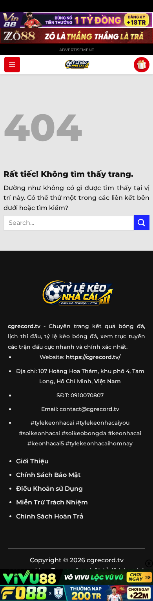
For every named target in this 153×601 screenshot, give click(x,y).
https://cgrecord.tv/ (93, 357)
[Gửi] (141, 222)
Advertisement (76, 49)
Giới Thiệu (32, 461)
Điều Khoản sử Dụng (49, 488)
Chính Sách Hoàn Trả (50, 516)
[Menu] (12, 64)
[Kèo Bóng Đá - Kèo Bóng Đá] (76, 64)
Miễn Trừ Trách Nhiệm (52, 502)
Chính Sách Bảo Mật (48, 475)
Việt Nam (107, 381)
